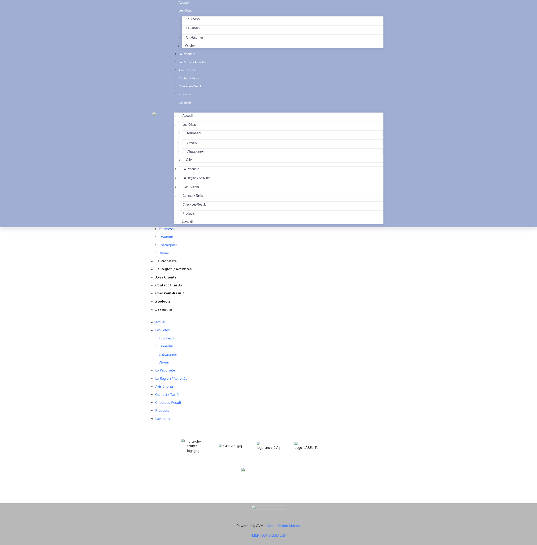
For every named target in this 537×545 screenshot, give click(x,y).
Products (188, 213)
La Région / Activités (196, 178)
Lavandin (193, 28)
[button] (278, 110)
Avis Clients (190, 187)
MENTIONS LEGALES (268, 535)
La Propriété (190, 169)
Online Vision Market (283, 525)
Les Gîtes (185, 10)
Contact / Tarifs (192, 195)
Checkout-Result (194, 204)
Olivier (191, 160)
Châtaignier (194, 37)
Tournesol (193, 19)
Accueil (187, 115)
